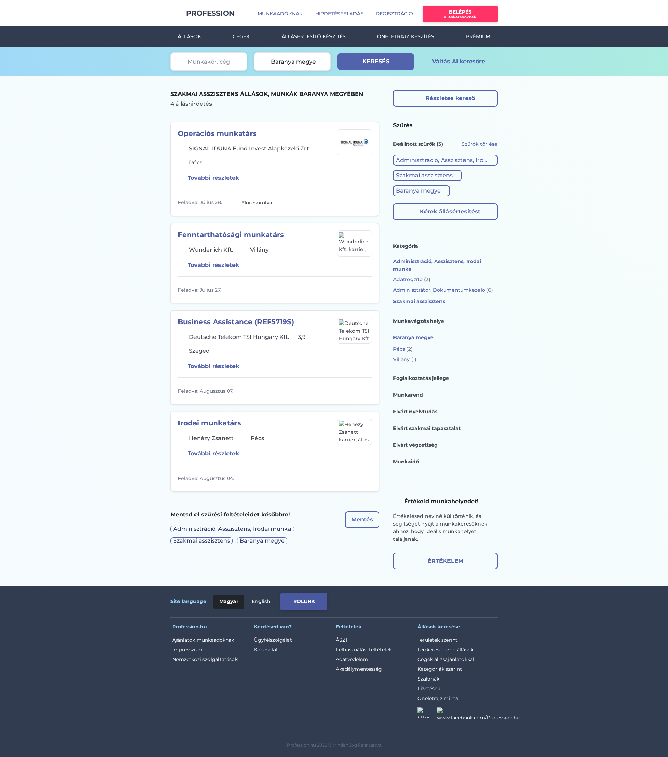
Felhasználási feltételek (364, 649)
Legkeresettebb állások (446, 649)
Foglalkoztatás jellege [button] (421, 378)
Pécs (403, 349)
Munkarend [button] (408, 395)
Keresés (376, 61)
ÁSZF (342, 640)
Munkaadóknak (280, 13)
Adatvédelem (352, 659)
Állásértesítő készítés (313, 36)
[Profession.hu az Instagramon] (427, 715)
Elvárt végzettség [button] (415, 445)
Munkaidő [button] (406, 461)
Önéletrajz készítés (405, 36)
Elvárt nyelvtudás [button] (415, 411)
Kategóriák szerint (440, 669)
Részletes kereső (450, 98)
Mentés (362, 519)
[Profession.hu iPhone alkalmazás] (418, 600)
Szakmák (428, 679)
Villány (404, 359)
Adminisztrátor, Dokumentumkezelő (443, 290)
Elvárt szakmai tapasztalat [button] (427, 428)
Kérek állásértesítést (450, 211)
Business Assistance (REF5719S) (236, 322)
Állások (189, 36)
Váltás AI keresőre (458, 61)
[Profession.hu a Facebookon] (478, 715)
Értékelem (445, 560)
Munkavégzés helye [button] (418, 321)
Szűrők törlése (480, 144)
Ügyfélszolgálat (273, 640)
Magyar (228, 601)
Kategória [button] (405, 246)
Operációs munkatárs (217, 133)
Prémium (478, 36)
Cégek (241, 36)
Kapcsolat (266, 649)
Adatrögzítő (411, 279)
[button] (445, 160)
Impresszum (187, 649)
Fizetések (429, 688)
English (261, 601)
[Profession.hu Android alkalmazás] (468, 600)
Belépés (460, 14)
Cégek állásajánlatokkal (446, 659)
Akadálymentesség (359, 669)
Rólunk (304, 601)
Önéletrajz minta (438, 698)
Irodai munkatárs (209, 423)
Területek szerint (438, 640)
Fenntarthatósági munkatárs (231, 234)
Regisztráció (394, 13)
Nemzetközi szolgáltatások (205, 659)
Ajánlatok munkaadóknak (203, 640)
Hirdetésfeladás (339, 13)
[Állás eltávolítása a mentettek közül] (365, 202)
